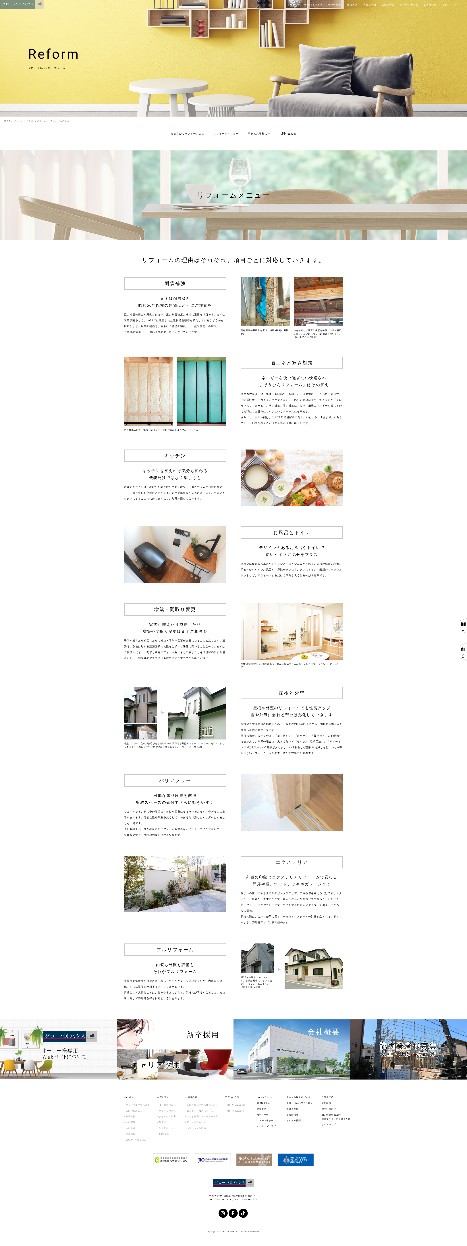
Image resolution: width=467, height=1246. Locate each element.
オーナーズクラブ (266, 1126)
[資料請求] (463, 626)
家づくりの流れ (167, 1110)
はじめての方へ (167, 1104)
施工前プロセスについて (200, 1110)
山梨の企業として (135, 1110)
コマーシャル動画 (196, 1128)
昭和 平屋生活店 (235, 1110)
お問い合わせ (287, 133)
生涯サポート (166, 1128)
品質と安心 (163, 1097)
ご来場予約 (328, 1097)
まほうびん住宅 (167, 1116)
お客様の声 (191, 1097)
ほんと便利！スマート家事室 (202, 1116)
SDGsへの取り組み (136, 1139)
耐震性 (162, 1122)
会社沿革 (131, 1128)
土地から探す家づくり (298, 1097)
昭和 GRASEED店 (236, 1104)
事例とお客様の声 (259, 133)
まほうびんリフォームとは (187, 133)
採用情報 (131, 1133)
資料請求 (326, 1102)
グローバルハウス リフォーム (30, 120)
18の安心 (164, 1133)
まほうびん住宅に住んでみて (202, 1104)
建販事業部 (292, 1108)
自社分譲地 (292, 1114)
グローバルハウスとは (138, 1104)
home (7, 120)
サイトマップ (329, 1124)
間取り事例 (263, 1114)
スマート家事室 (265, 1120)
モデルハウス (232, 1097)
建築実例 (261, 1108)
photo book (263, 1102)
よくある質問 (293, 1120)
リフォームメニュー (226, 133)
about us (129, 1097)
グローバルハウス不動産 (299, 1102)
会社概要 (131, 1122)
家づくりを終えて (196, 1122)
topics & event (265, 1097)
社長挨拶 (131, 1116)
